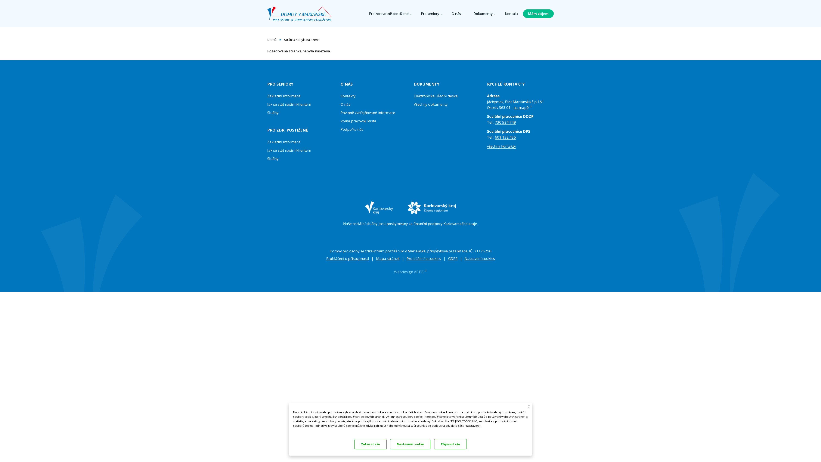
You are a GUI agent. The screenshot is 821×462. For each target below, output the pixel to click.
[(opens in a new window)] (379, 210)
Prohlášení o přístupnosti (347, 258)
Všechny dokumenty (431, 104)
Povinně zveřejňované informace (368, 112)
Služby (273, 112)
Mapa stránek (388, 258)
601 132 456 (505, 137)
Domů (271, 39)
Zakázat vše (370, 444)
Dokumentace (301, 431)
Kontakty (348, 95)
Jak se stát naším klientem (289, 104)
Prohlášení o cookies (424, 258)
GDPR (453, 258)
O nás (345, 104)
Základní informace (283, 95)
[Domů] (301, 13)
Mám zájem (538, 13)
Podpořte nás (352, 129)
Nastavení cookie (410, 444)
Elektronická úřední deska (436, 95)
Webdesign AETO (409, 271)
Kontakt (511, 13)
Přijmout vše (450, 444)
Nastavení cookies (480, 258)
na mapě (521, 107)
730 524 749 (505, 122)
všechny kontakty (501, 146)
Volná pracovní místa (358, 120)
